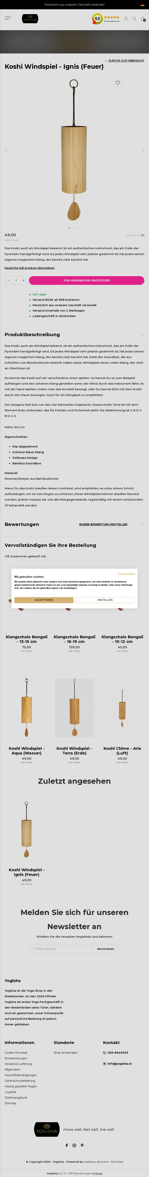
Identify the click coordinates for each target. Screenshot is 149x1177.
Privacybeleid (126, 573)
